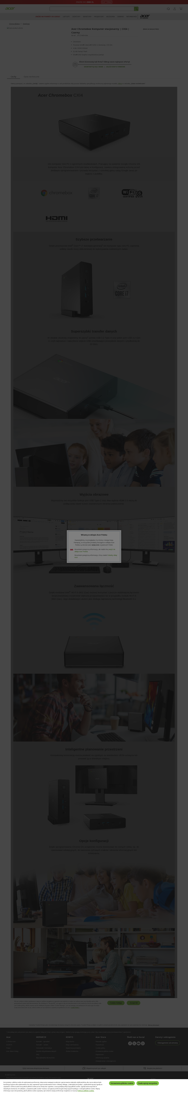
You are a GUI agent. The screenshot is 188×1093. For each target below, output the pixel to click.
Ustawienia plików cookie (122, 1083)
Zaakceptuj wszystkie (147, 1083)
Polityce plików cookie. (85, 1091)
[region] (94, 1086)
